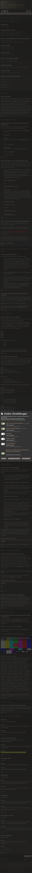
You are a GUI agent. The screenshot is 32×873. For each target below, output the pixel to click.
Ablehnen (3, 458)
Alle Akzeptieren (26, 458)
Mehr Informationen (10, 425)
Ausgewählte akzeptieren (14, 458)
